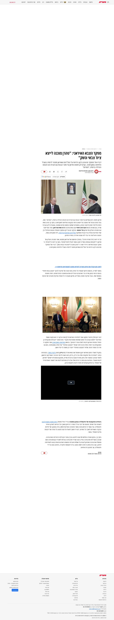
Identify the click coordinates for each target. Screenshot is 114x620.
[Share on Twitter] (58, 171)
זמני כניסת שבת (31, 2)
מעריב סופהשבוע (74, 589)
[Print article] (49, 171)
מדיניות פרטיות (15, 585)
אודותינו (76, 597)
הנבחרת (85, 2)
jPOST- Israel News (44, 583)
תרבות (69, 2)
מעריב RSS (75, 587)
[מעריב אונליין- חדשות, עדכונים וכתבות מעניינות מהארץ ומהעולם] (102, 2)
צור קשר (76, 581)
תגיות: (99, 452)
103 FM (47, 587)
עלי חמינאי (90, 453)
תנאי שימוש (15, 581)
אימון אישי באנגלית (45, 581)
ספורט (74, 2)
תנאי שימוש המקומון (14, 587)
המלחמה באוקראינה (58, 342)
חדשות (91, 2)
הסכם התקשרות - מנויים (13, 583)
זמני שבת (47, 593)
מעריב (100, 149)
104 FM (47, 591)
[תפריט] (108, 2)
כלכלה (79, 2)
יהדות (105, 595)
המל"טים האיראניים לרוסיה (67, 233)
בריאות (56, 2)
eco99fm (47, 589)
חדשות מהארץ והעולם (92, 149)
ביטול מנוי (75, 600)
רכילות (61, 2)
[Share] (66, 171)
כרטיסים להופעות (102, 600)
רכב (43, 2)
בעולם (83, 149)
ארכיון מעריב (75, 595)
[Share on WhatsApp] (54, 171)
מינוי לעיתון (75, 593)
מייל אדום (76, 585)
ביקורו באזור (52, 353)
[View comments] (44, 171)
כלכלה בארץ (103, 585)
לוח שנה (23, 2)
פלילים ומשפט (49, 2)
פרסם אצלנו (75, 583)
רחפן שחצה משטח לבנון (50, 422)
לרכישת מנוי (12, 2)
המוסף (76, 591)
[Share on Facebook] (62, 171)
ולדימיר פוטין (98, 453)
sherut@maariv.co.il (94, 609)
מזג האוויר (104, 597)
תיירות (38, 2)
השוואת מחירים (46, 595)
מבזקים (104, 583)
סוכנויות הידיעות (83, 171)
